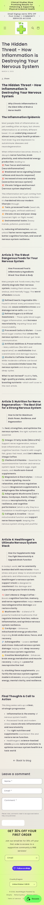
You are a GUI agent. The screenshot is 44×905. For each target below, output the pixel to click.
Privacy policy (32, 895)
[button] (5, 28)
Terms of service (14, 899)
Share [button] (7, 78)
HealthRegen (21, 892)
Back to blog (23, 760)
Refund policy (19, 895)
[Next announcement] (39, 5)
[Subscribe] (36, 858)
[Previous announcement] (4, 5)
